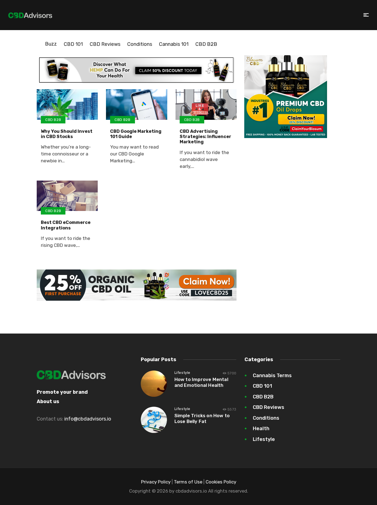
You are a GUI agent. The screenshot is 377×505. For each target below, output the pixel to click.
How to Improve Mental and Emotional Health (201, 382)
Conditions (139, 44)
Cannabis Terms (272, 375)
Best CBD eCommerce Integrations (66, 225)
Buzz (51, 44)
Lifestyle (182, 373)
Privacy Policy (156, 482)
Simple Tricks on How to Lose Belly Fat (202, 418)
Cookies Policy (221, 482)
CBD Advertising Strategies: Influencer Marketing (205, 136)
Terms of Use (188, 482)
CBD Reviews (105, 44)
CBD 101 (73, 44)
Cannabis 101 (174, 44)
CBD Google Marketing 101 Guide (135, 134)
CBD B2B (206, 44)
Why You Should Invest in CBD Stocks (66, 134)
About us (48, 401)
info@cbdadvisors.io (87, 419)
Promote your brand (62, 392)
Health (261, 428)
